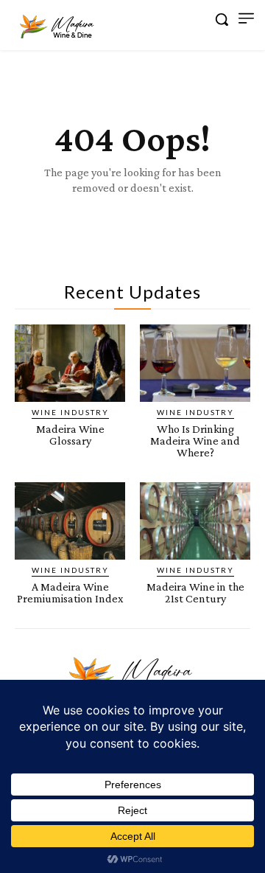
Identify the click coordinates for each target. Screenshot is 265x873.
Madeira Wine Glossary (70, 434)
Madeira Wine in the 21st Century (195, 592)
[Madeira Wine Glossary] (70, 363)
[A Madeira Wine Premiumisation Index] (70, 521)
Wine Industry (70, 412)
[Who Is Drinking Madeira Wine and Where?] (195, 363)
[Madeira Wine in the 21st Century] (195, 521)
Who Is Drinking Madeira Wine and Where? (195, 440)
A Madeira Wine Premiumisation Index (70, 592)
